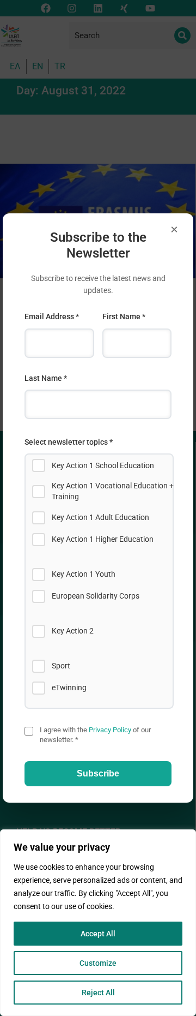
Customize (98, 963)
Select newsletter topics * (68, 442)
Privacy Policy (110, 730)
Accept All (98, 933)
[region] (98, 922)
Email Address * (51, 316)
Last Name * (45, 378)
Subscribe (98, 773)
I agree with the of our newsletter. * (95, 735)
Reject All (98, 992)
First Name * (123, 316)
